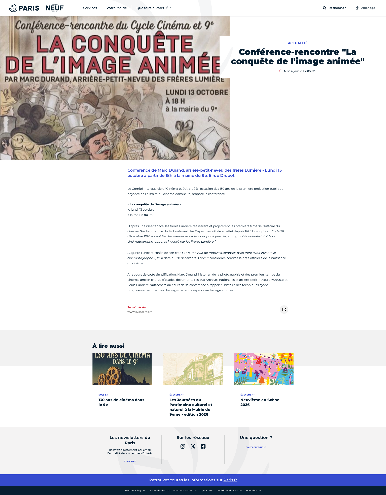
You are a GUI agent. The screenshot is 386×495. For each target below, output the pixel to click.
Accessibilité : (173, 490)
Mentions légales (135, 490)
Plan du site (253, 490)
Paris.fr (230, 480)
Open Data (207, 490)
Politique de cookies (230, 490)
